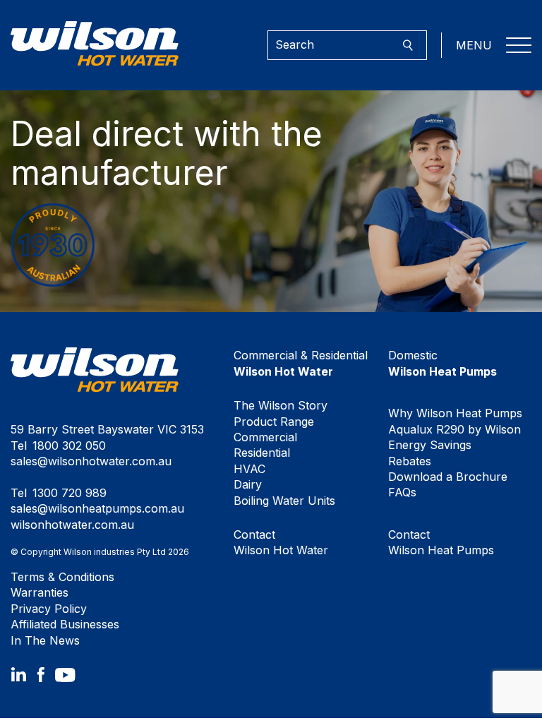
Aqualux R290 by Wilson (454, 429)
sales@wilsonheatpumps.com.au (97, 508)
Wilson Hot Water (281, 542)
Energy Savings (429, 445)
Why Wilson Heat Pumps (455, 413)
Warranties (39, 592)
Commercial (265, 437)
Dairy (248, 484)
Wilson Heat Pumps (441, 542)
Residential (262, 453)
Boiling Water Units (284, 501)
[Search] (407, 45)
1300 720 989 (69, 493)
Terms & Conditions (62, 577)
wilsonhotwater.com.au (72, 525)
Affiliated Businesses (65, 624)
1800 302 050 (69, 445)
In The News (45, 640)
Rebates (409, 461)
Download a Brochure (447, 477)
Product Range (274, 421)
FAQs (402, 492)
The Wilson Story (280, 405)
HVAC (249, 469)
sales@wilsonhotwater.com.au (91, 461)
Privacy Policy (49, 609)
